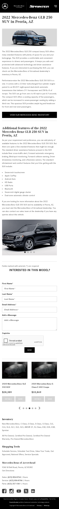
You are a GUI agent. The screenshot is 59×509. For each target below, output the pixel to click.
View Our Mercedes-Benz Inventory (29, 115)
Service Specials (32, 454)
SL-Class (37, 427)
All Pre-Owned (8, 436)
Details (6, 399)
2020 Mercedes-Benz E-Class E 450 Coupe (11, 385)
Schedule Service (9, 451)
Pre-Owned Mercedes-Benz (22, 439)
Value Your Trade (42, 451)
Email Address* (9, 304)
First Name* (7, 283)
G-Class (45, 424)
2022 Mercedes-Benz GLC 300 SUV (42, 385)
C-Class (24, 424)
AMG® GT (29, 427)
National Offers (17, 454)
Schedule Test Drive (26, 451)
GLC (13, 427)
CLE (51, 424)
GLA (8, 427)
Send (29, 350)
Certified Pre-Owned (23, 436)
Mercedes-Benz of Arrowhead (18, 462)
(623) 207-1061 (14, 484)
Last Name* (7, 294)
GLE (17, 427)
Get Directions (8, 470)
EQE (44, 427)
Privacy (39, 505)
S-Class (38, 424)
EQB (53, 427)
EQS (48, 427)
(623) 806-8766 (16, 480)
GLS (21, 427)
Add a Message (9, 315)
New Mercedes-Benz (10, 424)
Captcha (6, 333)
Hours (25, 477)
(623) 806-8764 (14, 477)
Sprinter (5, 430)
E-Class (31, 424)
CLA (3, 427)
